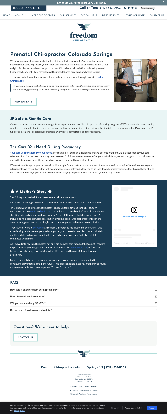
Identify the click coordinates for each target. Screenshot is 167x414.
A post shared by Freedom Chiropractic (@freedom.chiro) (136, 243)
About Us (21, 16)
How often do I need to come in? (27, 296)
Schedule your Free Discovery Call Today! (82, 2)
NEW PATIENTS (23, 101)
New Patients (110, 16)
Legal (80, 386)
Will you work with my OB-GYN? (27, 303)
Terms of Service (85, 390)
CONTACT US (25, 337)
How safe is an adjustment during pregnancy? (34, 289)
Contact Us (157, 16)
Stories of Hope (134, 16)
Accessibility (74, 390)
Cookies (93, 386)
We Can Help (89, 16)
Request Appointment (28, 8)
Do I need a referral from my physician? (31, 310)
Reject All (114, 408)
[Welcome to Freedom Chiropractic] (83, 40)
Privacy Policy (19, 411)
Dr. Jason (38, 227)
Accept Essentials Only (134, 408)
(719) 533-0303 (110, 8)
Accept (151, 408)
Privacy (86, 386)
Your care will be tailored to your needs (31, 152)
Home (6, 16)
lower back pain (79, 247)
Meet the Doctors (43, 16)
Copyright (74, 386)
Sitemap (95, 390)
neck (32, 211)
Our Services (68, 16)
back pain (45, 211)
